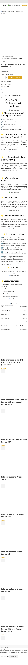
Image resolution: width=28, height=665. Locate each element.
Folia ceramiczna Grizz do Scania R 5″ (12, 553)
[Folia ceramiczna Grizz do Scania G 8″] (14, 500)
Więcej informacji (4, 656)
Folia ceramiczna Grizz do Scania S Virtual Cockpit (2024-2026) (12, 629)
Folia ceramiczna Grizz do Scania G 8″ (12, 515)
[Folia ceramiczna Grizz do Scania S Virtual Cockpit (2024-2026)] (14, 612)
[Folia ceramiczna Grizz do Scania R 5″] (14, 538)
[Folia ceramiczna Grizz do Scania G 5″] (14, 463)
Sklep (11, 56)
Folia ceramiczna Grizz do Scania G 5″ (12, 478)
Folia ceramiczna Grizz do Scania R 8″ (12, 590)
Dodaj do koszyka (15, 77)
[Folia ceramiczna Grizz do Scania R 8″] (14, 575)
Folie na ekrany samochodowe (9, 58)
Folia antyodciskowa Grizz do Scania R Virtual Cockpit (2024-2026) (14, 402)
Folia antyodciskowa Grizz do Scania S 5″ (14, 440)
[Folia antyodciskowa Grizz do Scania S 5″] (14, 425)
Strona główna (5, 56)
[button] (3, 371)
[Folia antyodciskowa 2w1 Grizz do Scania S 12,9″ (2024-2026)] (14, 346)
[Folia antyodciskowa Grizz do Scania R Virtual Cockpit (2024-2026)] (14, 386)
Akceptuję (13, 656)
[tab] (6, 95)
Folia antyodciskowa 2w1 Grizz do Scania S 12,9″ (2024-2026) (12, 362)
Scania (20, 58)
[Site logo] (14, 5)
